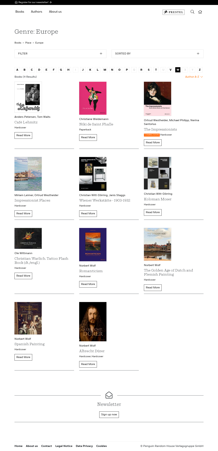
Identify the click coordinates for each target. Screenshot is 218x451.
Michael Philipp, (179, 120)
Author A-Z (192, 77)
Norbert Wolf (87, 265)
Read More (23, 135)
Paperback (85, 129)
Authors (36, 11)
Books (19, 11)
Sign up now (109, 414)
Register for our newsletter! (33, 2)
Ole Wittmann (23, 253)
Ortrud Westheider (46, 195)
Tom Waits (43, 117)
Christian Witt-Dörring (158, 194)
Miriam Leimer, (24, 195)
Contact (46, 446)
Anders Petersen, (25, 117)
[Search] (192, 12)
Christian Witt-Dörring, (94, 195)
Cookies (101, 446)
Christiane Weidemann (93, 119)
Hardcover (20, 127)
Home (18, 446)
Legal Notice (63, 446)
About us (55, 11)
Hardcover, (85, 356)
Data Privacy (84, 446)
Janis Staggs (117, 195)
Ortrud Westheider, (156, 120)
